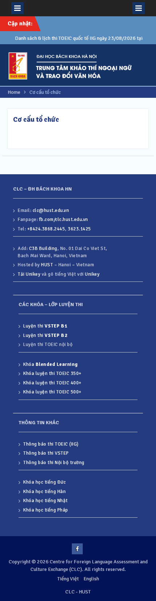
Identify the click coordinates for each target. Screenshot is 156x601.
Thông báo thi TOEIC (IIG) (51, 444)
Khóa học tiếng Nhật (45, 501)
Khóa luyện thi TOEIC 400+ (52, 383)
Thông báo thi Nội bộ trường (54, 463)
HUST (47, 265)
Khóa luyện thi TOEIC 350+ (52, 373)
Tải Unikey (29, 274)
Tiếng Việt (68, 579)
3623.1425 (79, 229)
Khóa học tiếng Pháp (45, 510)
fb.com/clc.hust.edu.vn (63, 219)
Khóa (50, 364)
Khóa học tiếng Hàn (44, 491)
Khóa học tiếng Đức (44, 482)
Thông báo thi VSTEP (46, 453)
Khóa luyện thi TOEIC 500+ (52, 392)
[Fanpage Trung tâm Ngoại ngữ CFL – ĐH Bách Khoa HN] (77, 548)
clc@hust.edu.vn (51, 210)
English (91, 579)
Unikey (92, 274)
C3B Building (43, 248)
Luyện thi (45, 326)
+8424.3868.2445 (46, 229)
